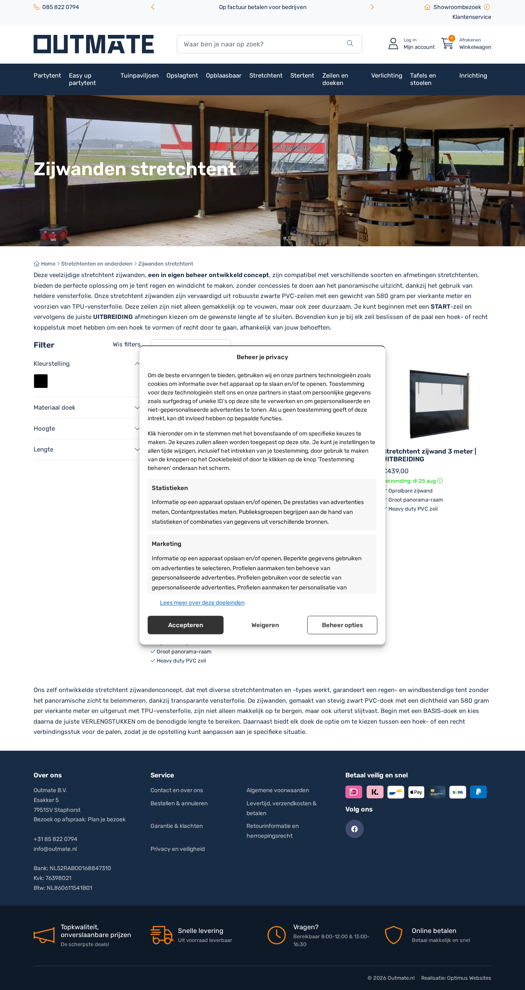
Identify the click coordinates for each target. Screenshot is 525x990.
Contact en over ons (177, 790)
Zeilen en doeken (335, 79)
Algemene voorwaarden (278, 790)
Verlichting (386, 75)
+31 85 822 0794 (56, 839)
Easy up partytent (82, 79)
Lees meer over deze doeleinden (202, 602)
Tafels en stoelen (423, 79)
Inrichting (473, 75)
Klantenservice (471, 17)
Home (47, 264)
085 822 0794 (60, 7)
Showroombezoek (457, 7)
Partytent (47, 75)
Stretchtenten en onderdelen (96, 264)
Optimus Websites (469, 978)
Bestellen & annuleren (179, 803)
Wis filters (127, 344)
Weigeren (265, 625)
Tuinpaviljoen (140, 75)
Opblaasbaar (224, 75)
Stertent (302, 75)
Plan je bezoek (107, 819)
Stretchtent (266, 75)
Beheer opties (342, 625)
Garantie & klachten (177, 826)
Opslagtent (182, 75)
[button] (372, 7)
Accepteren (185, 625)
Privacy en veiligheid (178, 849)
